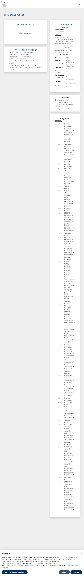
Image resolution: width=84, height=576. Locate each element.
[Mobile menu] (79, 4)
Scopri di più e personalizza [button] (14, 572)
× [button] (81, 553)
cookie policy (9, 561)
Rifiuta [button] (64, 572)
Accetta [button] (76, 572)
